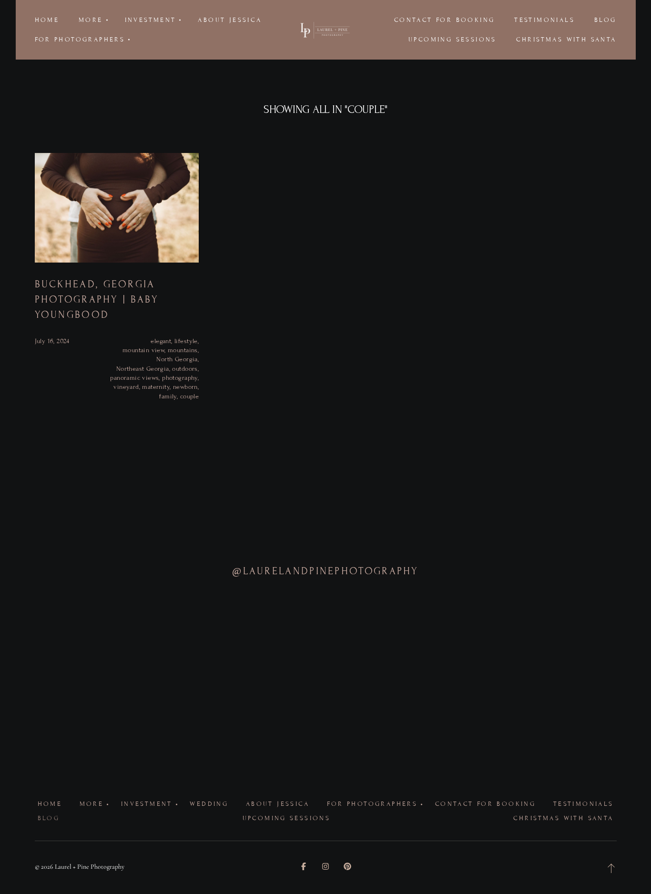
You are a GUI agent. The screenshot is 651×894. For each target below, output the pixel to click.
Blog (605, 20)
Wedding (209, 804)
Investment (147, 804)
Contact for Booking (444, 20)
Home (47, 20)
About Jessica (230, 20)
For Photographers (372, 804)
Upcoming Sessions (452, 39)
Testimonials (544, 20)
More (92, 804)
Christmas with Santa (566, 39)
